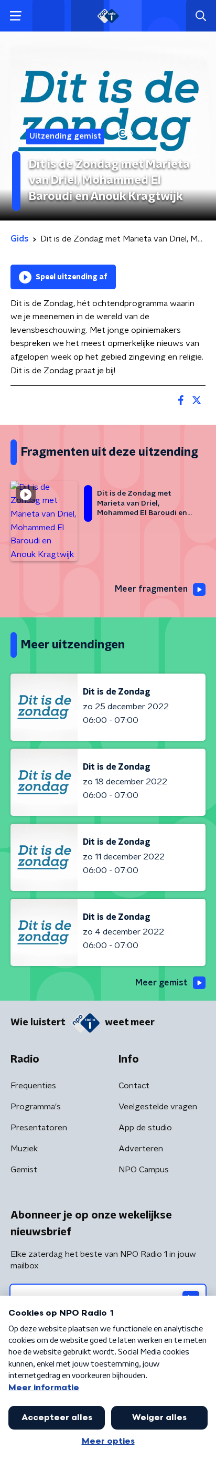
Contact (133, 1085)
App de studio (145, 1127)
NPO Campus (143, 1169)
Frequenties (33, 1085)
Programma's (35, 1106)
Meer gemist (161, 983)
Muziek (24, 1148)
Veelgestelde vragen (157, 1106)
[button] (15, 16)
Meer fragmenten (151, 589)
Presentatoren (38, 1127)
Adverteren (140, 1148)
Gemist (23, 1169)
